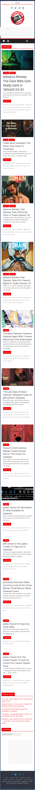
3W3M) (29, 605)
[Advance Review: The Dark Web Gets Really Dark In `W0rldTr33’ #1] (17, 51)
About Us (11, 779)
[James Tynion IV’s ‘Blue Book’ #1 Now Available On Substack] (17, 487)
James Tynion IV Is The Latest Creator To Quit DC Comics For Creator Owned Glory (16, 661)
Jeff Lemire (22, 414)
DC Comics (11, 683)
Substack (5, 112)
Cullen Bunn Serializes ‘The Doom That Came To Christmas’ (16, 146)
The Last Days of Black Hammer (21, 417)
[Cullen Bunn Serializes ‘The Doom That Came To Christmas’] (17, 121)
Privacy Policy (19, 779)
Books (5, 140)
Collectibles (22, 777)
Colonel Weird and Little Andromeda (19, 358)
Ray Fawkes (23, 566)
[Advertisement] (20, 752)
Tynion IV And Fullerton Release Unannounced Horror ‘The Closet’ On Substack (15, 452)
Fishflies (11, 566)
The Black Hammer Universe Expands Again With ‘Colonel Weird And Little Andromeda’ (17, 336)
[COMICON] (17, 12)
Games (29, 777)
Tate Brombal (12, 569)
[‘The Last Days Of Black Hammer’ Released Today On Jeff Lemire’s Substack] (17, 369)
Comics (6, 73)
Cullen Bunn (6, 166)
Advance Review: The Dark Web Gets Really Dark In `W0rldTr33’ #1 (17, 83)
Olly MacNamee (20, 564)
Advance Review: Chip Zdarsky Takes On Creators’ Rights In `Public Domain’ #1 (17, 280)
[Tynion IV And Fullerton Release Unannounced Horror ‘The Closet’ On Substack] (17, 426)
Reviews (12, 73)
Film (16, 777)
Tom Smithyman (19, 105)
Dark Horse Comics (13, 414)
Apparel (5, 779)
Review (28, 110)
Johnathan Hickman (8, 608)
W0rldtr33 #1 (12, 112)
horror (24, 107)
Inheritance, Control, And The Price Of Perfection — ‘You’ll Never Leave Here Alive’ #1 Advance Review (17, 721)
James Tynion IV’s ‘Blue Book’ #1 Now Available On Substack (17, 510)
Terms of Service (28, 779)
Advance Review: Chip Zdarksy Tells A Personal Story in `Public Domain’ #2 (16, 212)
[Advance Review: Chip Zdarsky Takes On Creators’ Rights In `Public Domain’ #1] (17, 243)
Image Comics (24, 232)
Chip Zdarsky (11, 232)
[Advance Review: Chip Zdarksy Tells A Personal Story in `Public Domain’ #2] (17, 177)
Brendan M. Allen (22, 163)
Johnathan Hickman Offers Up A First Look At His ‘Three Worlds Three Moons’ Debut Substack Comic (17, 586)
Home (7, 777)
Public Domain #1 (13, 302)
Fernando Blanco (16, 107)
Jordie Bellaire (21, 110)
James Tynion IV (12, 110)
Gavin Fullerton (12, 476)
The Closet (6, 478)
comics (9, 107)
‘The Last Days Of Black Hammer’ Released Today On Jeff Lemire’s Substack (17, 394)
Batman (9, 300)
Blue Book (6, 530)
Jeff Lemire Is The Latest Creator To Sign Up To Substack (15, 546)
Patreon (12, 166)
